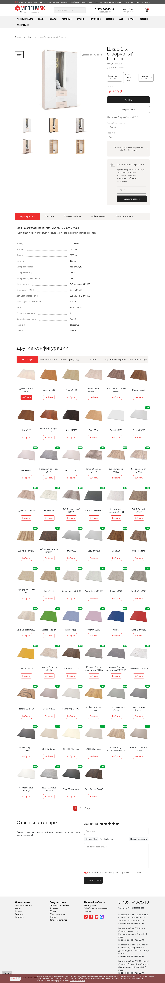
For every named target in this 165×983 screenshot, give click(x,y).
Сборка (53, 911)
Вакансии (19, 914)
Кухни (41, 19)
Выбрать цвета (128, 109)
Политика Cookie (77, 980)
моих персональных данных (128, 872)
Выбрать (49, 397)
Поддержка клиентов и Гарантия (107, 2)
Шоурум (28, 2)
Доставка (54, 908)
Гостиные (67, 19)
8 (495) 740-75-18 (104, 9)
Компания (38, 2)
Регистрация (90, 905)
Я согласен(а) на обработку (115, 872)
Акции (20, 2)
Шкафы (53, 19)
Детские (110, 19)
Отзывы (47, 2)
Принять (15, 978)
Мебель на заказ (25, 19)
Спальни (81, 19)
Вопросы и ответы (58, 920)
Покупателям (86, 2)
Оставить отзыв (93, 880)
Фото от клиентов (23, 905)
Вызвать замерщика (131, 2)
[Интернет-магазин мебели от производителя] (30, 8)
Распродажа (23, 25)
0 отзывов (122, 68)
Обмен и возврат (58, 914)
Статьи (53, 917)
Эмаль (131, 19)
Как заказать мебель (59, 905)
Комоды (144, 19)
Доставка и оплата (60, 2)
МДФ (121, 19)
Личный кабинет (94, 902)
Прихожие (95, 19)
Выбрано (26, 397)
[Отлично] (102, 824)
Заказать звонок (104, 12)
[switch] (86, 872)
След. (87, 808)
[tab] (27, 216)
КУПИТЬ (128, 99)
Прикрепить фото (138, 839)
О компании (23, 902)
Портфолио (74, 2)
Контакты (146, 2)
